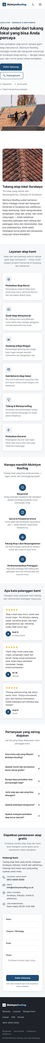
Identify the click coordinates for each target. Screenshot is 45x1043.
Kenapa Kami (29, 1011)
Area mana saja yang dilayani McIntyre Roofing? (19, 756)
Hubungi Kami (13, 75)
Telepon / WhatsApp (15, 931)
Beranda (6, 1011)
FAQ (13, 1017)
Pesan (9, 955)
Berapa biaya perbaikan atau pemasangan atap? (18, 781)
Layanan (17, 1011)
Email (8, 943)
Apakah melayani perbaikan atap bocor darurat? (18, 816)
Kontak (21, 1017)
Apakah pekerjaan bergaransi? (20, 805)
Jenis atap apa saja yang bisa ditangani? (19, 794)
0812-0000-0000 (15, 879)
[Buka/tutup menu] (40, 4)
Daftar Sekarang (11, 67)
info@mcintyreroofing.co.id (20, 887)
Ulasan (5, 1017)
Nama (8, 919)
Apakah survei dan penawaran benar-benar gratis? (19, 768)
